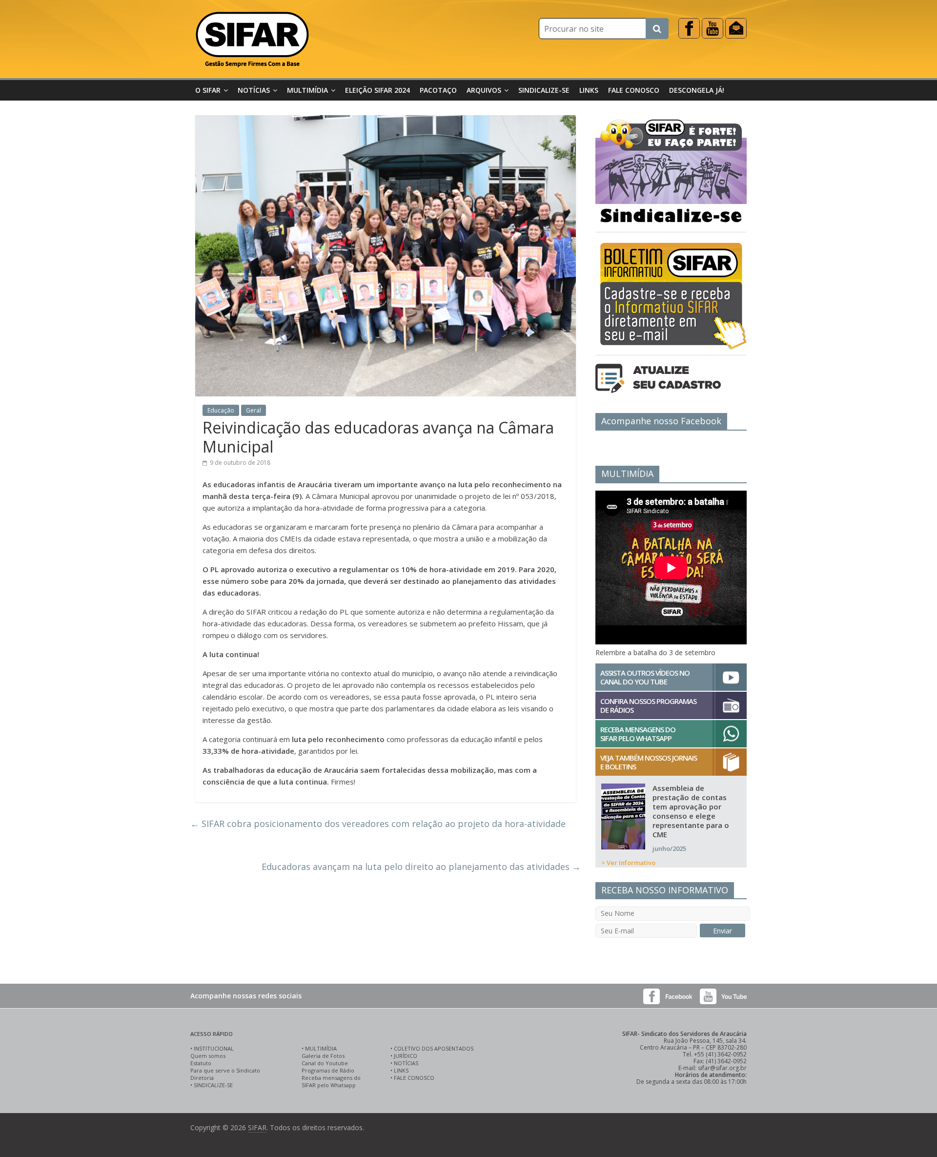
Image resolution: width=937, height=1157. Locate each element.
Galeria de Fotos (323, 1055)
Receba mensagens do (331, 1077)
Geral (253, 410)
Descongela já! (696, 90)
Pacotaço (438, 90)
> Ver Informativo (628, 862)
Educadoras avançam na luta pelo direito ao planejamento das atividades (421, 866)
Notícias (254, 90)
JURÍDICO (405, 1055)
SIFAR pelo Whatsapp (329, 1085)
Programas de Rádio (328, 1070)
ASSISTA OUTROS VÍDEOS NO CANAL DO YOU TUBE (645, 677)
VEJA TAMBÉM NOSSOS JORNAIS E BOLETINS (648, 762)
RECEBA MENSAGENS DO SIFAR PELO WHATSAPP (637, 733)
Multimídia (307, 90)
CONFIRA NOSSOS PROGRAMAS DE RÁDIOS (648, 705)
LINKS (401, 1070)
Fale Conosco (633, 90)
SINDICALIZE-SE (213, 1085)
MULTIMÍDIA (321, 1048)
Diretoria (202, 1077)
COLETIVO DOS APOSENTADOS (433, 1048)
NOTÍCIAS (406, 1063)
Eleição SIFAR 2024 (377, 90)
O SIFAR (208, 90)
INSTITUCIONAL (214, 1048)
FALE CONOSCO (414, 1077)
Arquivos (484, 90)
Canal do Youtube (325, 1063)
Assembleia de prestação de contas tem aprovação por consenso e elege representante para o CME (690, 811)
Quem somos (207, 1055)
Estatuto (200, 1063)
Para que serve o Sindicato (225, 1070)
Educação (220, 410)
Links (588, 90)
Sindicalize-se (544, 90)
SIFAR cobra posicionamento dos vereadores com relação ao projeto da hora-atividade (378, 823)
